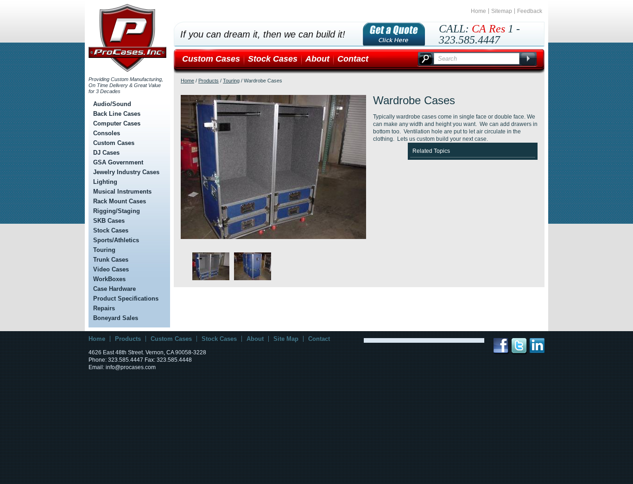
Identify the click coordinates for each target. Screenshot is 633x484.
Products (208, 80)
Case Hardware (114, 288)
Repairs (104, 308)
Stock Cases (110, 230)
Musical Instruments (122, 191)
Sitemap (501, 11)
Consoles (106, 133)
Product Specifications (125, 298)
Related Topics (431, 151)
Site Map (285, 338)
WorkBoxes (109, 279)
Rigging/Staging (116, 210)
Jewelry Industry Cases (126, 172)
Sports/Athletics (116, 240)
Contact (352, 58)
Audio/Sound (112, 104)
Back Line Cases (116, 113)
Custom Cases (113, 142)
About (317, 58)
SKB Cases (109, 220)
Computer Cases (116, 123)
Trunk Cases (110, 259)
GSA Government (118, 162)
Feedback (529, 11)
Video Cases (111, 269)
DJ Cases (106, 152)
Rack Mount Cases (119, 201)
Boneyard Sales (115, 317)
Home (478, 11)
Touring (104, 249)
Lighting (105, 181)
